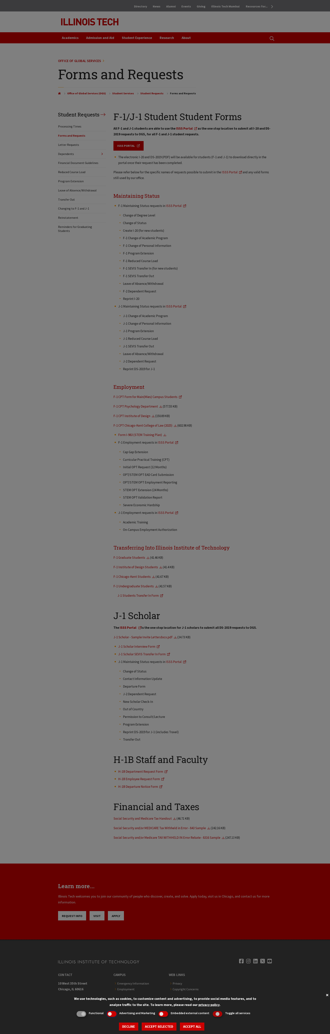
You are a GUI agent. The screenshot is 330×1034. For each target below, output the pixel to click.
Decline (128, 1026)
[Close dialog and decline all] (327, 994)
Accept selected (159, 1026)
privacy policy (209, 1005)
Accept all (192, 1026)
